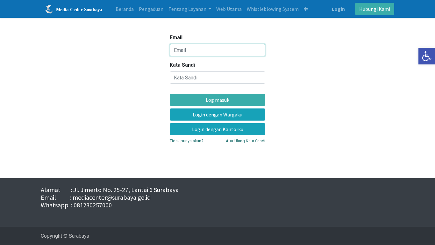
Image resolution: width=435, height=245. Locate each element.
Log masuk (217, 100)
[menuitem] (124, 9)
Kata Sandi (182, 65)
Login (338, 9)
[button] (305, 9)
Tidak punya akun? (186, 140)
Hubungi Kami (374, 9)
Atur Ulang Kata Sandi (245, 140)
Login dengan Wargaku (217, 114)
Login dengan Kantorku (217, 129)
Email (176, 37)
